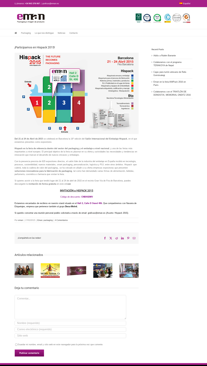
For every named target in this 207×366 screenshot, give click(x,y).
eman (20, 220)
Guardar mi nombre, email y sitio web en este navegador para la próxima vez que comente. (60, 344)
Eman (40, 220)
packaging (48, 220)
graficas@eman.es (50, 3)
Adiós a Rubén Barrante (164, 55)
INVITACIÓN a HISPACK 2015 (76, 190)
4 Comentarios (61, 220)
